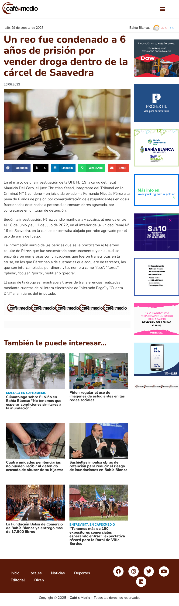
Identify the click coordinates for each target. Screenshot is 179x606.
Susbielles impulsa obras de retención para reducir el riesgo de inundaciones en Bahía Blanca (98, 466)
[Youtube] (164, 571)
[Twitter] (149, 571)
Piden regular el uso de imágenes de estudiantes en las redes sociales (97, 396)
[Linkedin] (141, 582)
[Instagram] (133, 571)
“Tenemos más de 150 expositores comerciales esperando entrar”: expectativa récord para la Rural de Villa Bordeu (97, 536)
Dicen (39, 580)
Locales (35, 573)
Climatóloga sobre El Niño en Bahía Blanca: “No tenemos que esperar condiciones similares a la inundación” (33, 402)
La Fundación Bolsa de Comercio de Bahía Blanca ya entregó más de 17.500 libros (34, 528)
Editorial (18, 580)
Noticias (58, 573)
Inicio (15, 573)
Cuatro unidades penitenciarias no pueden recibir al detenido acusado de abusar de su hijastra (34, 466)
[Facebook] (118, 571)
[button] (162, 9)
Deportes (82, 573)
